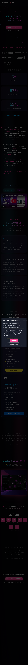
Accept (14, 341)
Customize (14, 344)
